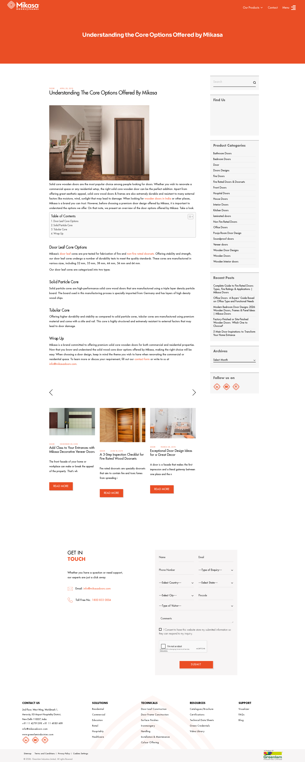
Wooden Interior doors (225, 261)
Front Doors (220, 187)
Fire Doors (219, 176)
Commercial (98, 714)
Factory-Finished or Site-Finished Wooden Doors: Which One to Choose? (230, 322)
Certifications (197, 714)
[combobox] (234, 360)
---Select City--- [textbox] (168, 595)
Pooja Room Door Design (227, 233)
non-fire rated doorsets (140, 253)
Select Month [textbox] (220, 360)
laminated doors (222, 216)
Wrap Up (58, 233)
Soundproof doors (223, 239)
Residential (98, 709)
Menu (285, 7)
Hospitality (98, 731)
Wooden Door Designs (226, 250)
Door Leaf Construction (154, 709)
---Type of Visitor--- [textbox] (170, 606)
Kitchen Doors (221, 210)
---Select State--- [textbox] (208, 582)
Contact (273, 7)
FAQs (241, 714)
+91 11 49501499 (53, 723)
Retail (95, 726)
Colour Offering (150, 742)
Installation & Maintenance (155, 737)
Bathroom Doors (222, 153)
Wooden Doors (221, 256)
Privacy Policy (64, 753)
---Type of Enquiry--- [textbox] (210, 570)
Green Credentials (200, 726)
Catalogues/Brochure (202, 709)
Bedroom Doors (222, 159)
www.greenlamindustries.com (38, 734)
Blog (241, 720)
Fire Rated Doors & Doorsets (229, 182)
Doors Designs (221, 170)
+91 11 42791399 (32, 723)
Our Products (251, 7)
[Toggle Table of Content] (189, 216)
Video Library (197, 731)
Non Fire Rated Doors (225, 222)
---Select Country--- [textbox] (170, 582)
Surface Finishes (150, 720)
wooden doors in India (158, 198)
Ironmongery (148, 726)
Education (97, 720)
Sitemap (27, 753)
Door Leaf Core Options (66, 221)
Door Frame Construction (155, 714)
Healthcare (98, 737)
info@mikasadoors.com (63, 364)
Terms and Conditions (44, 753)
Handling (145, 731)
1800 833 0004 (101, 600)
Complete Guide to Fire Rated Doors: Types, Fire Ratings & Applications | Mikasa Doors (233, 289)
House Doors (220, 199)
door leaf (65, 253)
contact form (142, 359)
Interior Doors (220, 204)
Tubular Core (60, 229)
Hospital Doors (221, 193)
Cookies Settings (80, 753)
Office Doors (220, 227)
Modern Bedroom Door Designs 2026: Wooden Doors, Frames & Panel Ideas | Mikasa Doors (234, 310)
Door (52, 88)
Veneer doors (220, 244)
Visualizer (244, 709)
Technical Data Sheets (202, 720)
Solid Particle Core (63, 225)
